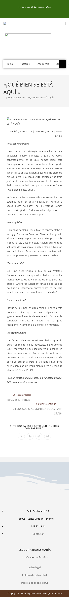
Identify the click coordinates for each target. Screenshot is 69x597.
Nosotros (25, 63)
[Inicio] (4, 97)
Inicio (10, 63)
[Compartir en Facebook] (30, 436)
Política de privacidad (34, 575)
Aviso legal (34, 567)
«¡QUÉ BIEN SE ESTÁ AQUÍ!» (41, 97)
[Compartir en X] (21, 436)
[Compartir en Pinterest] (39, 436)
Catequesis (43, 63)
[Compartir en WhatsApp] (47, 436)
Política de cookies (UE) (34, 582)
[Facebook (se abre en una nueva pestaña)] (34, 12)
